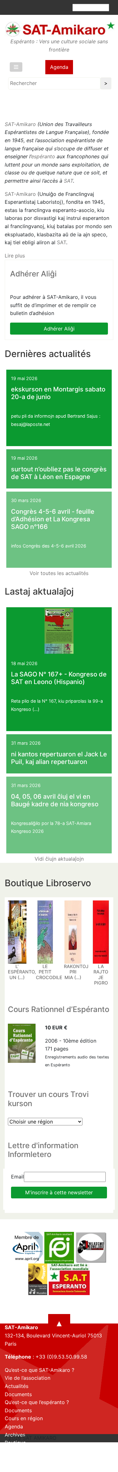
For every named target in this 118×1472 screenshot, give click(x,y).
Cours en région (24, 1418)
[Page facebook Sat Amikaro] (9, 1466)
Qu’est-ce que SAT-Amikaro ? (39, 1370)
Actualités (16, 1386)
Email (17, 1176)
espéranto (43, 156)
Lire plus (15, 255)
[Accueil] (60, 29)
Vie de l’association (27, 1378)
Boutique (15, 1442)
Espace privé (20, 1451)
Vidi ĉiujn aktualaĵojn (59, 859)
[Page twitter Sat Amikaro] (20, 1466)
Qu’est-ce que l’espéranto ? (37, 1402)
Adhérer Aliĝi (59, 328)
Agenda (59, 67)
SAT (68, 181)
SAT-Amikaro (20, 124)
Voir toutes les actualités (59, 573)
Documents (18, 1394)
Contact (14, 1459)
